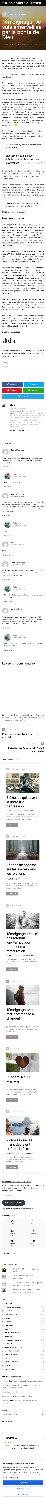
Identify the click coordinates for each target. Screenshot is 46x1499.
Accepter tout (23, 1483)
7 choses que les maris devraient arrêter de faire (19, 1144)
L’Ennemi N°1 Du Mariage (19, 1079)
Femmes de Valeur (11, 1333)
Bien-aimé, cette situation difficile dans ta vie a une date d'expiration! (22, 159)
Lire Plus (12, 824)
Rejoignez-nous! (9, 1253)
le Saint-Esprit (12, 304)
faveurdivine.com (36, 304)
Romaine (5, 1400)
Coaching (8, 1311)
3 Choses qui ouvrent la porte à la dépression (22, 802)
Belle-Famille (10, 1303)
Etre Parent (9, 1325)
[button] (43, 3)
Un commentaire (28, 1023)
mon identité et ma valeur (30, 171)
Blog (18, 1392)
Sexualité (8, 1365)
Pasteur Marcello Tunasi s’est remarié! (28, 1381)
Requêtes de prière (24, 1396)
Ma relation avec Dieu (13, 1347)
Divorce (7, 1322)
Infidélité (8, 1344)
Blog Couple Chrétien (23, 3)
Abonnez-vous (13, 1203)
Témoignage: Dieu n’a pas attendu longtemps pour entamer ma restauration (22, 942)
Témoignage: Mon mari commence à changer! (20, 1014)
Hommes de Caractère (13, 1340)
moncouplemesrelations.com (20, 411)
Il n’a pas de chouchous (31, 225)
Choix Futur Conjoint (13, 1307)
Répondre (6, 467)
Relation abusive (11, 1362)
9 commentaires (24, 44)
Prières (7, 1358)
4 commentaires (29, 810)
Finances (8, 1336)
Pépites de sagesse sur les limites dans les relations (21, 869)
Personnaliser (23, 1489)
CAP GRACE (39, 413)
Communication (10, 1314)
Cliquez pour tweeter (32, 163)
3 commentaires (12, 879)
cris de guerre (37, 104)
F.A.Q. (6, 1329)
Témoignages (9, 1369)
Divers (7, 1318)
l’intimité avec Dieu (36, 302)
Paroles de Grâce (11, 1351)
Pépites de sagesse (12, 1354)
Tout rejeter (23, 1494)
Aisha (6, 44)
